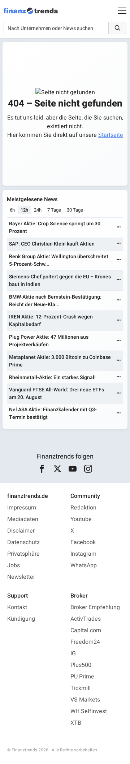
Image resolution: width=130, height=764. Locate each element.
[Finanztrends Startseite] (31, 14)
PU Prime (82, 676)
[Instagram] (88, 469)
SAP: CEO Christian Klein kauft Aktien (52, 244)
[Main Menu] (122, 10)
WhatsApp (83, 565)
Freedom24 (85, 642)
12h (24, 210)
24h (38, 210)
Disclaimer (21, 530)
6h (12, 210)
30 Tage (75, 210)
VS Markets (85, 699)
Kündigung (21, 619)
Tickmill (80, 688)
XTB (75, 723)
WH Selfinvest (88, 711)
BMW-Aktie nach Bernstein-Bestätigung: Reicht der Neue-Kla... (55, 300)
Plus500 (80, 665)
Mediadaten (22, 519)
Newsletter (21, 577)
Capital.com (85, 630)
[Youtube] (72, 469)
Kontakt (17, 607)
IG (73, 653)
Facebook (83, 542)
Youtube (81, 519)
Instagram (83, 554)
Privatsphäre (23, 554)
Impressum (21, 507)
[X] (57, 469)
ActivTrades (85, 619)
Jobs (13, 565)
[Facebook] (42, 469)
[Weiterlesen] (119, 227)
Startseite (110, 135)
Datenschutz (23, 542)
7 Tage (54, 210)
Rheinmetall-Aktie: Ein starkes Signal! (52, 377)
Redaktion (83, 507)
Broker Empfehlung (95, 607)
